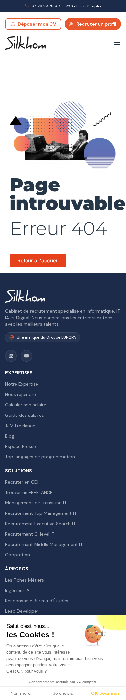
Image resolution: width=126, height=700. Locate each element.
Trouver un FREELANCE (29, 492)
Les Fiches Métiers (24, 580)
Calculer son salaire (25, 405)
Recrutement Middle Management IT (44, 544)
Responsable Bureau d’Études (36, 601)
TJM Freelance (20, 425)
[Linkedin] (11, 356)
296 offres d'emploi (83, 6)
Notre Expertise (21, 384)
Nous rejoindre (20, 394)
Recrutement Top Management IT (41, 513)
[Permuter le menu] (117, 43)
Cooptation (17, 555)
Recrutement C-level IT (29, 534)
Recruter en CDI (21, 482)
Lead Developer (21, 611)
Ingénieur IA (17, 590)
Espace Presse (20, 446)
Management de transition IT (36, 503)
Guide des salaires (24, 415)
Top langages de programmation (40, 457)
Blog (9, 436)
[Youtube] (26, 356)
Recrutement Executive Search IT (40, 523)
